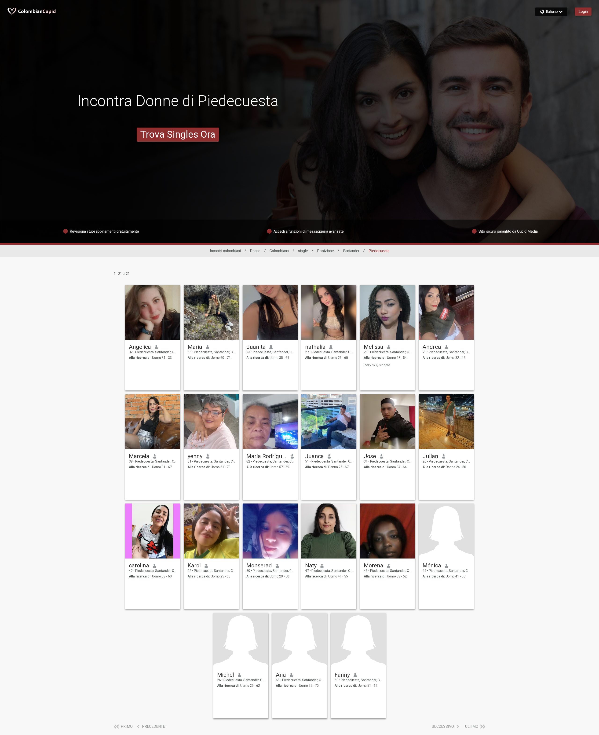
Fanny (342, 675)
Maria (195, 347)
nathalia (315, 347)
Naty (311, 565)
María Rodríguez (266, 456)
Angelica (140, 347)
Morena (373, 565)
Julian (430, 456)
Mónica (432, 565)
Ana (281, 675)
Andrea (432, 347)
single (303, 251)
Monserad (259, 565)
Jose (370, 456)
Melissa (373, 347)
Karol (194, 565)
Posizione (325, 251)
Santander (351, 251)
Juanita (256, 347)
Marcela (139, 456)
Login (583, 11)
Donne (255, 251)
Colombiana (279, 251)
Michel (225, 675)
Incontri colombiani (225, 251)
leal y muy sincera (377, 365)
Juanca (314, 456)
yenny (195, 456)
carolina (139, 565)
